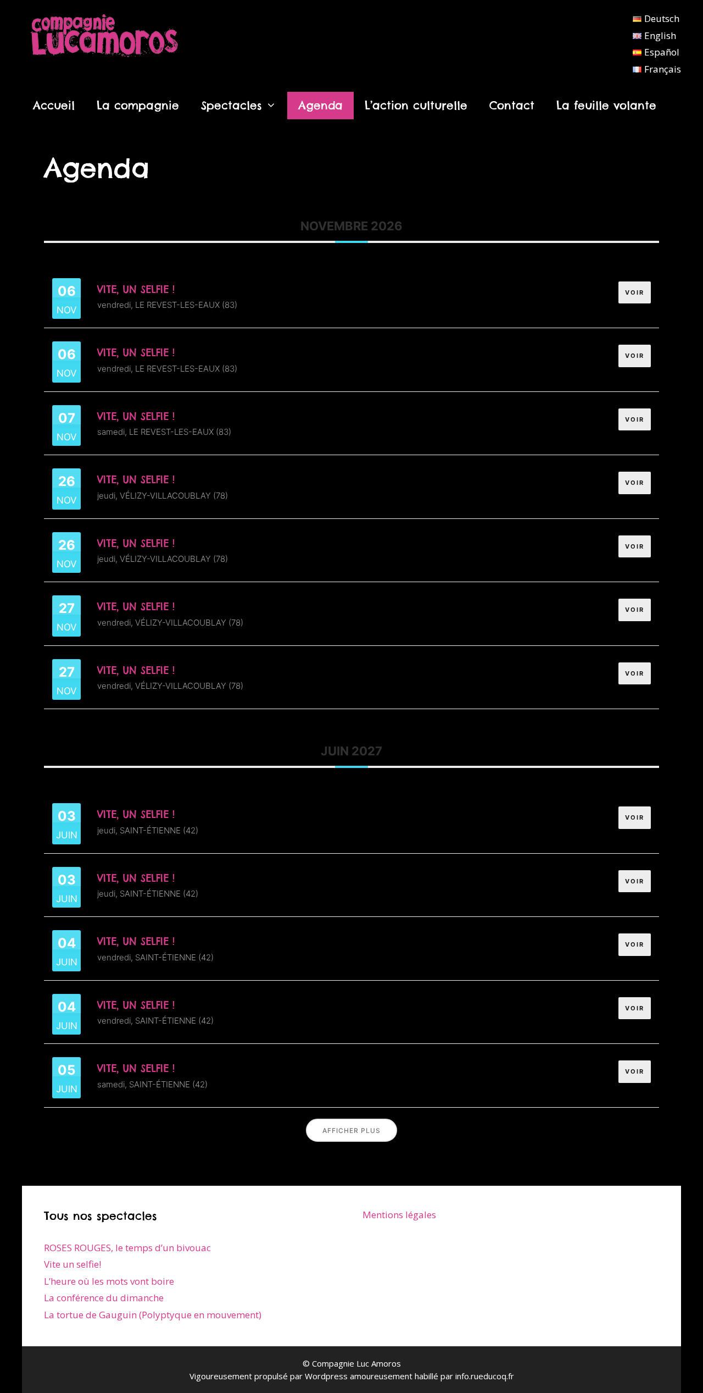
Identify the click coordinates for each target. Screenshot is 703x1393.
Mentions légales (399, 1214)
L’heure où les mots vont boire (109, 1281)
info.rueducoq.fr (484, 1375)
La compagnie (138, 105)
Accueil (54, 105)
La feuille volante (606, 105)
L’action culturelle (416, 105)
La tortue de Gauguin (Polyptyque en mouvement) (152, 1314)
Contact (511, 105)
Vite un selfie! (72, 1264)
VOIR (634, 292)
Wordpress (326, 1375)
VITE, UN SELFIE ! (136, 289)
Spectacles (231, 105)
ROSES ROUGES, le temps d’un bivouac (127, 1247)
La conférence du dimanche (104, 1297)
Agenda (320, 105)
